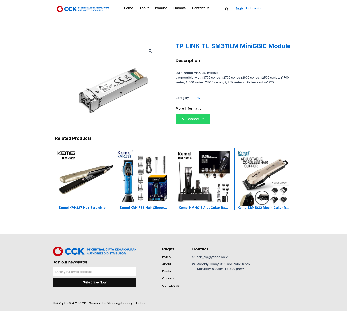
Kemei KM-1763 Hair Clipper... (143, 208)
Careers (180, 8)
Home (128, 8)
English (240, 8)
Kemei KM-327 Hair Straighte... (84, 208)
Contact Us (200, 8)
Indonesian (254, 8)
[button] (227, 9)
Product (161, 8)
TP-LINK (195, 98)
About (144, 8)
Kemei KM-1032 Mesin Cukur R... (263, 208)
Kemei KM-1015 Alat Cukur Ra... (203, 208)
